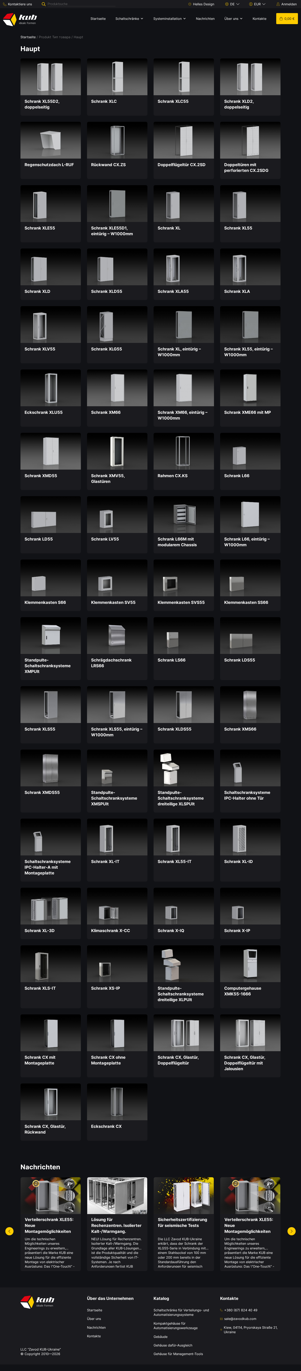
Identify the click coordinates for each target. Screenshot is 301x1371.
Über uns (231, 19)
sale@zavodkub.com (240, 1319)
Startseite (98, 19)
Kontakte (259, 19)
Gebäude (160, 1337)
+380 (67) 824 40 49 (240, 1310)
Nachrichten (205, 19)
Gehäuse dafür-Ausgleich (173, 1345)
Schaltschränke (127, 19)
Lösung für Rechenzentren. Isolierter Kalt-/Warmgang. (116, 1225)
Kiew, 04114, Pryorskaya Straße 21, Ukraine (250, 1329)
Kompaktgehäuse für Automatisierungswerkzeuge (176, 1325)
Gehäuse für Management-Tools (178, 1354)
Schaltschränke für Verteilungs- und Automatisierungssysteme (181, 1312)
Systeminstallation (167, 19)
